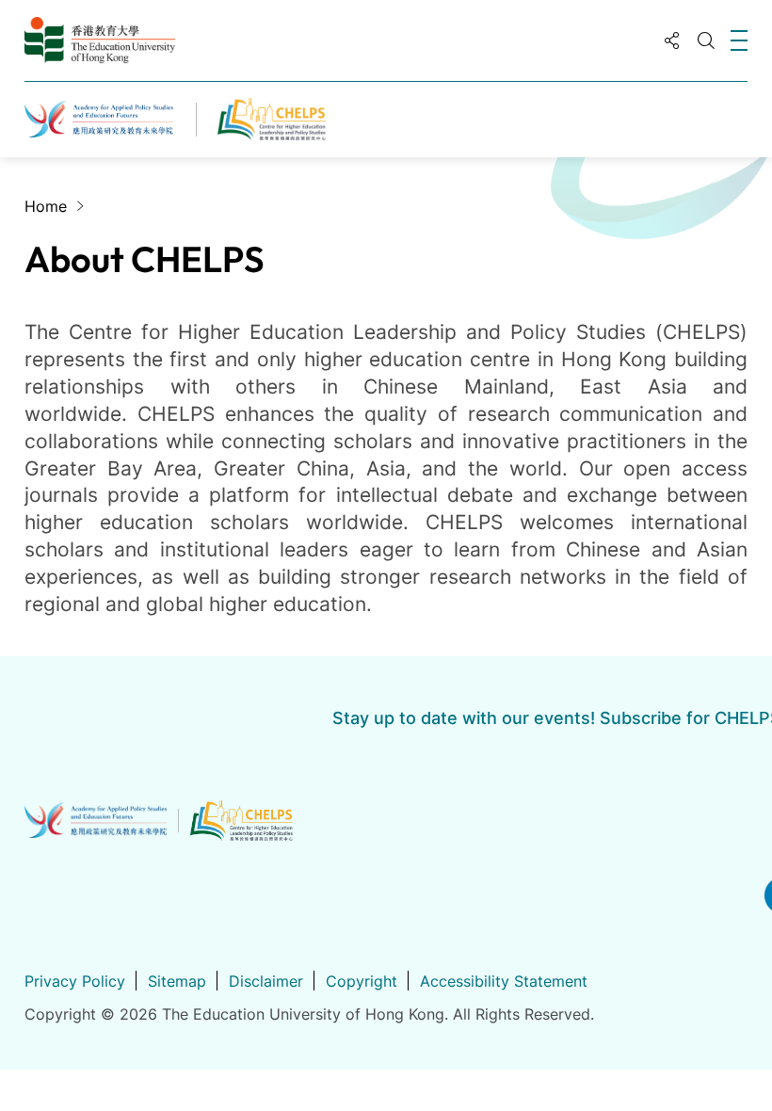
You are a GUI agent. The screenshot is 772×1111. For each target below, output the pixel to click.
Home (45, 206)
